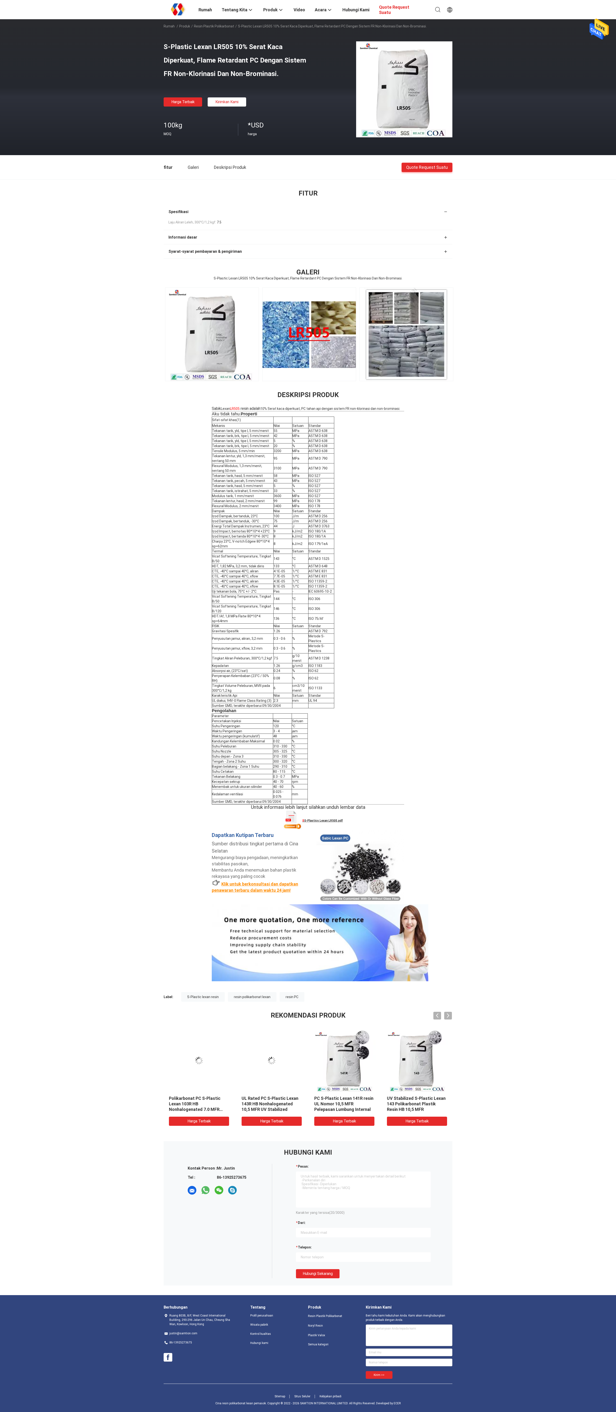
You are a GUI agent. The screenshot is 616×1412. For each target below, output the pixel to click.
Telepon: (305, 1247)
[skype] (232, 1190)
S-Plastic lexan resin (203, 997)
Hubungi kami (259, 1343)
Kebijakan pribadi (330, 1396)
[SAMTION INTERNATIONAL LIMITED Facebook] (168, 1357)
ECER (397, 1403)
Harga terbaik (183, 102)
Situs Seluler (302, 1396)
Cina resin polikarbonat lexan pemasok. (241, 1403)
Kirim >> (379, 1375)
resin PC (292, 997)
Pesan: (303, 1166)
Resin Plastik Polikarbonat (214, 26)
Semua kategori (318, 1344)
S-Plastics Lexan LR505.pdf (323, 820)
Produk (184, 26)
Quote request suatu (427, 167)
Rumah (169, 26)
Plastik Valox (316, 1335)
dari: (302, 1223)
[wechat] (219, 1190)
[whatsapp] (205, 1190)
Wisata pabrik (259, 1324)
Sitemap (280, 1396)
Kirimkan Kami (226, 102)
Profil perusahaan (261, 1315)
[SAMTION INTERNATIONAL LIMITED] (178, 9)
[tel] (246, 1190)
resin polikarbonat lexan (252, 997)
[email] (192, 1190)
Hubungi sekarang (318, 1273)
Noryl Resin (315, 1325)
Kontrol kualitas (260, 1334)
